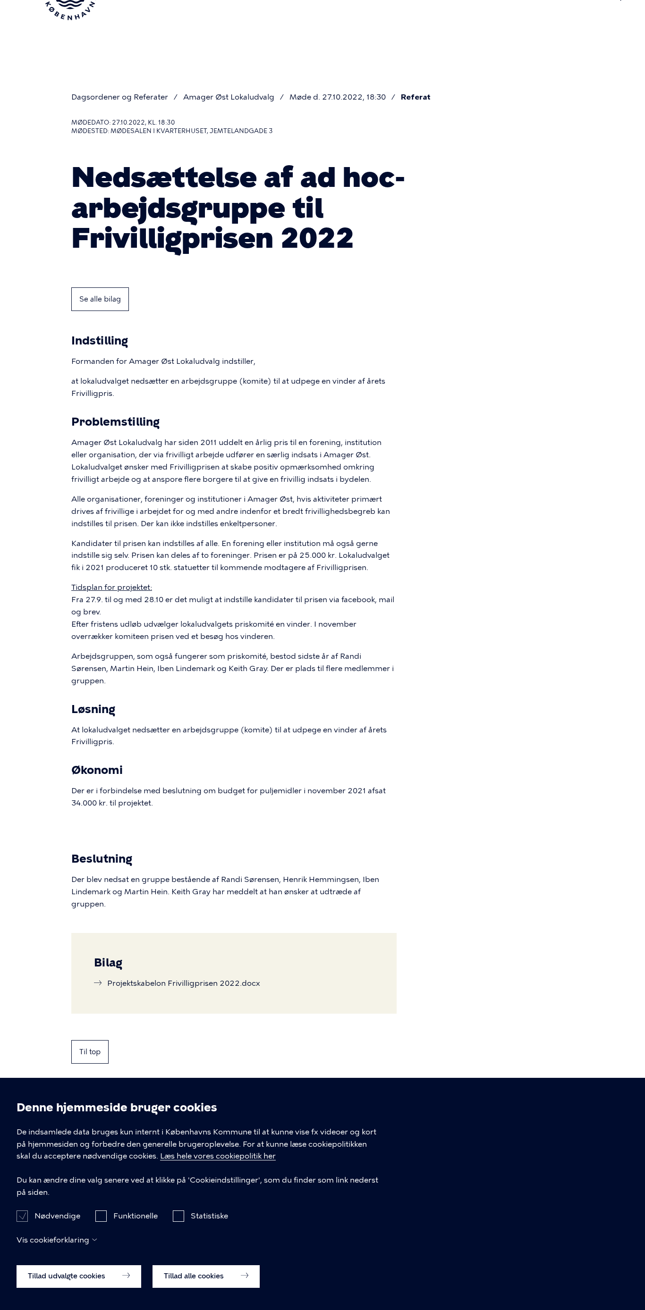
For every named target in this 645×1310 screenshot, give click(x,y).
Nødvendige (57, 1215)
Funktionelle (135, 1215)
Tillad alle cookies (195, 1275)
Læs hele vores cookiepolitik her (218, 1156)
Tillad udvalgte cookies (67, 1275)
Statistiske (209, 1215)
